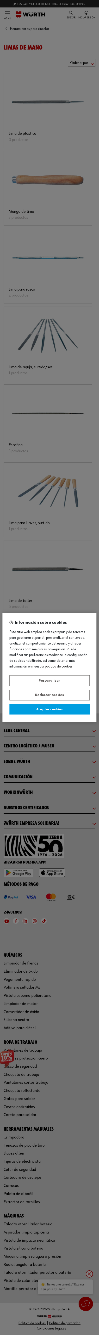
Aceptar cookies (49, 709)
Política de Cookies (59, 667)
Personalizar (49, 680)
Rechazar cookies (49, 695)
